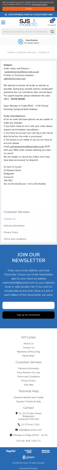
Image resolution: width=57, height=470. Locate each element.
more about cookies (39, 4)
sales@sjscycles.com (15, 78)
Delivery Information (14, 225)
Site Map (28, 384)
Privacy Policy (11, 232)
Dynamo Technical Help (28, 401)
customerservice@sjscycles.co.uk (21, 71)
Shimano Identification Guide (28, 397)
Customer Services (16, 212)
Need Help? (28, 355)
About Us (28, 343)
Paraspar (34, 468)
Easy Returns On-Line (28, 372)
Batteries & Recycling (28, 351)
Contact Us (10, 219)
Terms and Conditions (15, 239)
